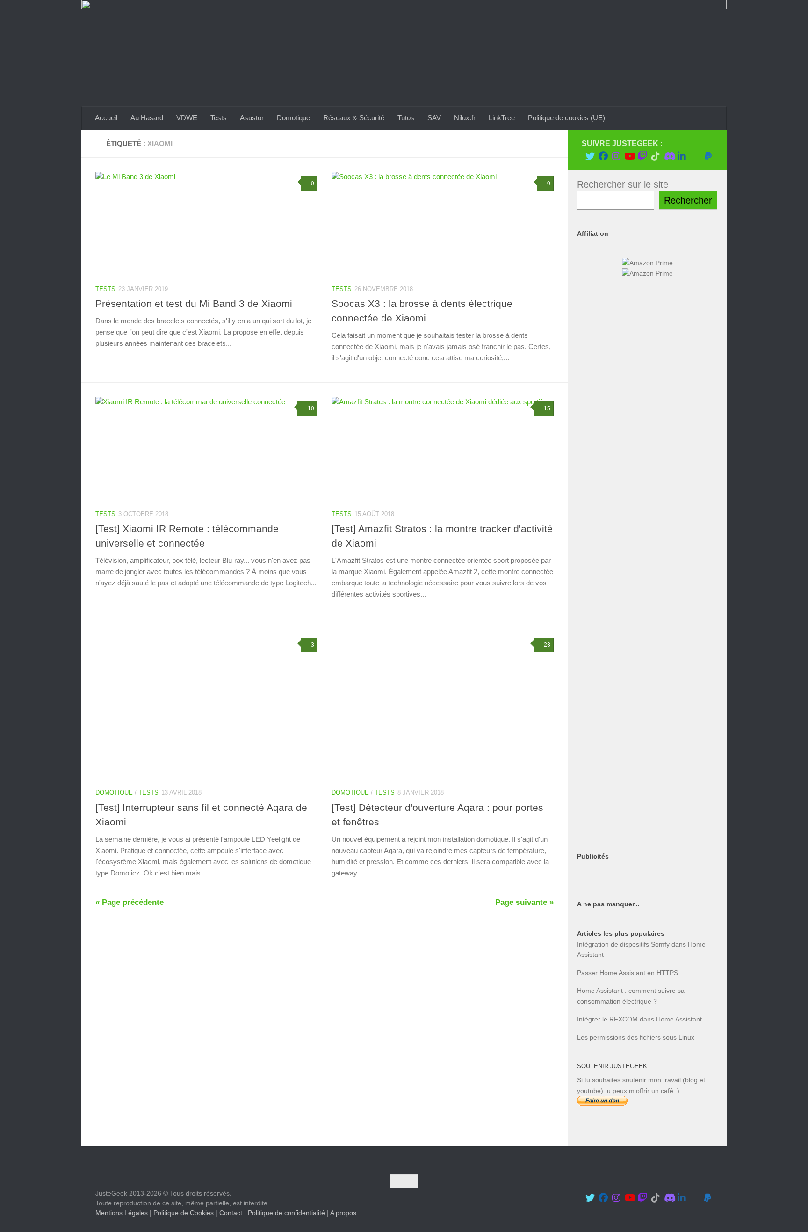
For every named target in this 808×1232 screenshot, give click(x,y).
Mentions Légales (121, 1213)
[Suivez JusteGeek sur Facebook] (603, 156)
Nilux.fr (465, 118)
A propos (343, 1213)
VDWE (186, 118)
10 (311, 408)
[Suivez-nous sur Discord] (668, 156)
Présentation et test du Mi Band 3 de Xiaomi (193, 303)
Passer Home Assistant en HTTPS (627, 973)
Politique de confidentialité (286, 1213)
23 (547, 645)
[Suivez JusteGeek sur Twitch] (642, 156)
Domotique (293, 118)
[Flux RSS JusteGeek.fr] (695, 156)
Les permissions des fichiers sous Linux (635, 1037)
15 (547, 408)
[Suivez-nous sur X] (590, 156)
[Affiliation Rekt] (647, 827)
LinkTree (502, 118)
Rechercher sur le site (622, 184)
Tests (218, 118)
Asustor (252, 118)
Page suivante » (524, 902)
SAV (434, 118)
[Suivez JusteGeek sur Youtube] (629, 156)
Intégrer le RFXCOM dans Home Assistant (639, 1019)
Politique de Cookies (183, 1213)
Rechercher (688, 200)
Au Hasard (146, 118)
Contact (230, 1213)
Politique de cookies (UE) (566, 118)
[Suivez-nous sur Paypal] (708, 156)
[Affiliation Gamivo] (647, 758)
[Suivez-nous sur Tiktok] (655, 156)
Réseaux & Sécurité (353, 118)
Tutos (405, 118)
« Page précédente (129, 902)
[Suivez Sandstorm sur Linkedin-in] (681, 156)
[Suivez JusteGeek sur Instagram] (616, 156)
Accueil (106, 118)
